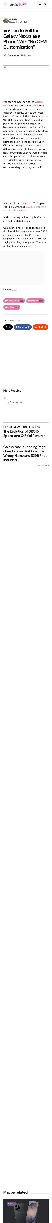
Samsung (36, 300)
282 (11, 55)
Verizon (13, 307)
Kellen (15, 19)
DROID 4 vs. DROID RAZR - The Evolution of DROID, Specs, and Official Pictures (24, 431)
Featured (11, 1204)
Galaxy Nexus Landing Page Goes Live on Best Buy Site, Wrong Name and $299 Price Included (25, 453)
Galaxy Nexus (15, 300)
